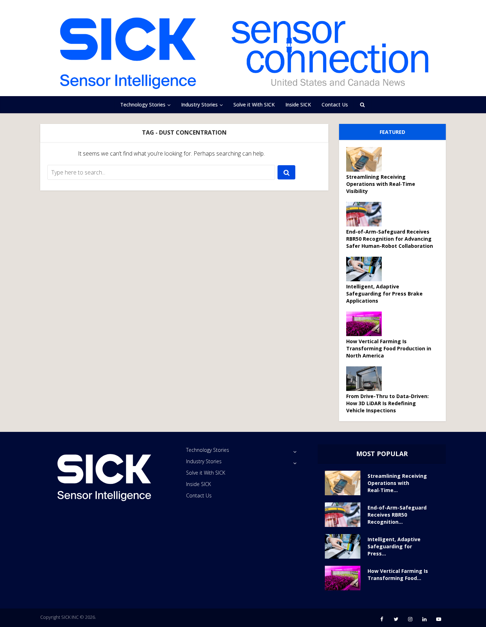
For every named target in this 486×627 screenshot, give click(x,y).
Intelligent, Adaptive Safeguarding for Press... (394, 546)
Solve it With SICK (254, 104)
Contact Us (335, 104)
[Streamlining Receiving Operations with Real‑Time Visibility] (366, 159)
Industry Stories (199, 104)
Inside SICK (298, 104)
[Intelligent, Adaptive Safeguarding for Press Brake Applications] (366, 269)
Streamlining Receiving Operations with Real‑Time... (397, 482)
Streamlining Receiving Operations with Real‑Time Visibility (380, 183)
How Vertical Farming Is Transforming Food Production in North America (388, 348)
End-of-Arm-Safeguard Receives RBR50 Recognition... (397, 514)
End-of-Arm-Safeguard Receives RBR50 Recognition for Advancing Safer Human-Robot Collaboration (389, 238)
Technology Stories (142, 104)
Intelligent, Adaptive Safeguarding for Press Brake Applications (384, 293)
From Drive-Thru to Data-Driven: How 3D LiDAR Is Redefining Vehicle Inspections (387, 403)
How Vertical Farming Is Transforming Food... (398, 574)
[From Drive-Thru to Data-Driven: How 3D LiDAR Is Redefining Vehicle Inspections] (366, 378)
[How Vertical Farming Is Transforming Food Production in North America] (366, 324)
